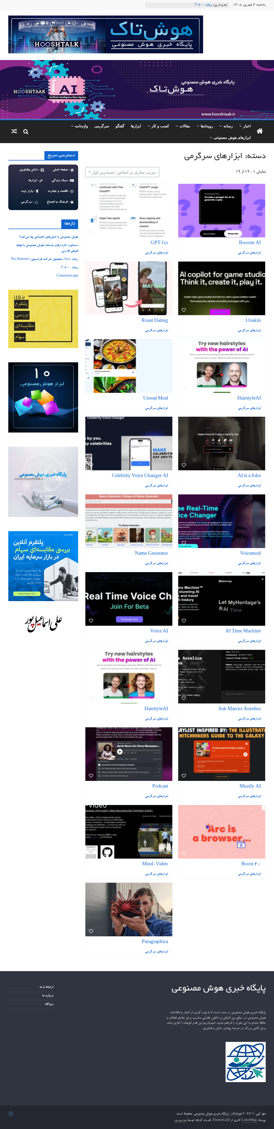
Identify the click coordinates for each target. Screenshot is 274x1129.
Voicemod (250, 554)
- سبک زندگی (61, 180)
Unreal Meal (155, 398)
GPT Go (159, 243)
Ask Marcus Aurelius (239, 709)
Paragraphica (155, 942)
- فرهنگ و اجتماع (58, 202)
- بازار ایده (28, 191)
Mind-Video (155, 864)
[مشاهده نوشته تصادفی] (14, 132)
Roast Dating (155, 321)
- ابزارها (33, 180)
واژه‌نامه (81, 125)
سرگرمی (101, 125)
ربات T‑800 (69, 268)
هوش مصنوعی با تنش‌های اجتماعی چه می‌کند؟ (48, 237)
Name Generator (151, 554)
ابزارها (136, 125)
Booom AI (250, 243)
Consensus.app (67, 276)
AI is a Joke (249, 476)
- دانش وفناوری (30, 170)
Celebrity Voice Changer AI (140, 476)
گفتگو (120, 125)
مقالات (185, 125)
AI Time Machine (243, 631)
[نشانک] (91, 232)
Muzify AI (250, 786)
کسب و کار (160, 125)
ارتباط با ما (47, 987)
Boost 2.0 (251, 864)
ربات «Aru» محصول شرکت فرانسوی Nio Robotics (44, 259)
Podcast (160, 786)
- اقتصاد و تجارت (59, 191)
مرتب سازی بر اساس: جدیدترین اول (124, 172)
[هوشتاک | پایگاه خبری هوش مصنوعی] (137, 63)
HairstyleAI (249, 398)
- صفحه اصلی (61, 170)
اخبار (247, 125)
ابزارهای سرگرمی (156, 253)
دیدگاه (49, 1004)
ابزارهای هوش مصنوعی (232, 137)
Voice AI (159, 631)
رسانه (228, 125)
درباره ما (48, 996)
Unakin (253, 321)
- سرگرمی (28, 202)
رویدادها (207, 125)
